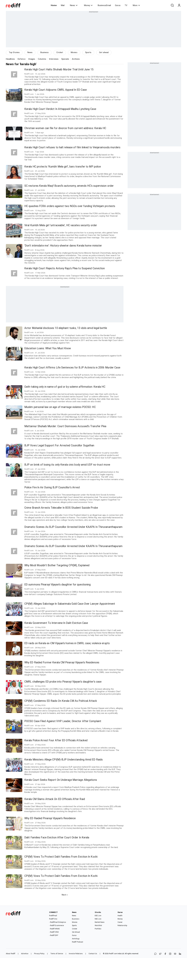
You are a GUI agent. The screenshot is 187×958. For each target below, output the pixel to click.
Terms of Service (56, 954)
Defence (21, 59)
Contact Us (93, 954)
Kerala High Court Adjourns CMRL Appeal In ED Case (55, 89)
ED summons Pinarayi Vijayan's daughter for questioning (57, 584)
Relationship (122, 925)
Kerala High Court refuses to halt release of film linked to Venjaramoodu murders (72, 147)
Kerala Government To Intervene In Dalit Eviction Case (56, 623)
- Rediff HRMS (54, 929)
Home (54, 5)
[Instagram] (170, 954)
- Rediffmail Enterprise (57, 922)
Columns (42, 59)
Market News (99, 922)
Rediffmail (53, 916)
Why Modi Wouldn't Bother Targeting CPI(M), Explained (56, 565)
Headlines (10, 59)
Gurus (117, 5)
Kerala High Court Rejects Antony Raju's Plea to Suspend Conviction (64, 268)
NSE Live (98, 919)
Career (120, 922)
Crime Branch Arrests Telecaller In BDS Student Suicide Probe (61, 507)
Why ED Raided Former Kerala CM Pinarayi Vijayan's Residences (61, 662)
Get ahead (104, 52)
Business (44, 52)
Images (31, 59)
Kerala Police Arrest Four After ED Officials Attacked (55, 740)
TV (126, 5)
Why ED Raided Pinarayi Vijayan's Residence (50, 818)
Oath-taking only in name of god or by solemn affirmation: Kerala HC (64, 386)
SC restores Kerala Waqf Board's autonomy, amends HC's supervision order (69, 185)
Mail (62, 5)
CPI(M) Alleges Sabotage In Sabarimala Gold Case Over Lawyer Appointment (69, 603)
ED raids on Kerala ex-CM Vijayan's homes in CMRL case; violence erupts (67, 643)
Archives (76, 59)
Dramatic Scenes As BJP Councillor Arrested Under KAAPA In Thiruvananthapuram (73, 527)
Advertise (24, 954)
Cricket (59, 52)
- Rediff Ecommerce (56, 925)
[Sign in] (179, 5)
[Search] (172, 5)
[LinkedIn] (180, 954)
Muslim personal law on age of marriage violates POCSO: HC (60, 407)
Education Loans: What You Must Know (47, 348)
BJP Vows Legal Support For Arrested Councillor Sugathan (59, 445)
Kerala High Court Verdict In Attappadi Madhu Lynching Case (60, 109)
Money (87, 5)
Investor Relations (76, 954)
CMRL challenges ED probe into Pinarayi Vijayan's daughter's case (62, 681)
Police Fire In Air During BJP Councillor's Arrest (52, 487)
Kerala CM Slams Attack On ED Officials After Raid (54, 799)
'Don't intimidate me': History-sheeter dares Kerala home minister (63, 245)
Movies (74, 52)
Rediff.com (113, 954)
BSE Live (98, 916)
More (135, 5)
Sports (88, 52)
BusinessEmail (104, 5)
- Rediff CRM (53, 932)
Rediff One (53, 919)
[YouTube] (175, 954)
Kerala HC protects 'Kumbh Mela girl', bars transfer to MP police (62, 166)
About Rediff (10, 954)
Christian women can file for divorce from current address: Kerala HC (65, 128)
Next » (65, 895)
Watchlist (98, 925)
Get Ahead (76, 932)
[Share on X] (160, 954)
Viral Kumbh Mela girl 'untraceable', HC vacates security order (60, 225)
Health (120, 916)
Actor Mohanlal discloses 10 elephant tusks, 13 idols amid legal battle (65, 328)
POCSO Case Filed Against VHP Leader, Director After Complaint (62, 721)
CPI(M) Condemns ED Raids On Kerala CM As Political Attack (60, 700)
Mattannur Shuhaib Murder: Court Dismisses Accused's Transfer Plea (65, 426)
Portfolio (98, 929)
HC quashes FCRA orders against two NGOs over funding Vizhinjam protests (69, 206)
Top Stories (14, 52)
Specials (65, 59)
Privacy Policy (39, 954)
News (72, 5)
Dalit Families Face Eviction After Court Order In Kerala (56, 837)
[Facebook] (165, 954)
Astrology (75, 939)
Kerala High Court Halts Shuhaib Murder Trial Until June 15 (59, 69)
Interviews (53, 59)
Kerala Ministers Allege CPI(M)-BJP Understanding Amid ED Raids (63, 759)
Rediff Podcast (77, 942)
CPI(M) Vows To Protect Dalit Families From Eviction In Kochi (60, 856)
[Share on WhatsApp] (155, 954)
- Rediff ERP (53, 935)
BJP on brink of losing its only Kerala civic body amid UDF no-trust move (67, 464)
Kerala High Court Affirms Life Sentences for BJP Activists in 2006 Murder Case (72, 367)
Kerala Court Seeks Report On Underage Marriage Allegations (60, 779)
